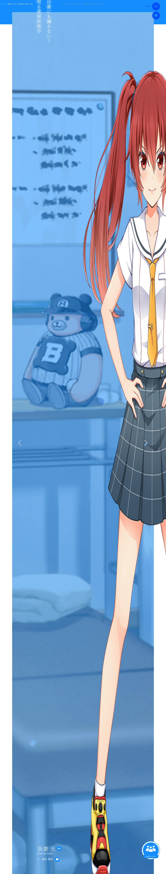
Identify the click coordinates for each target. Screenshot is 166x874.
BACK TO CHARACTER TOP (20, 4)
